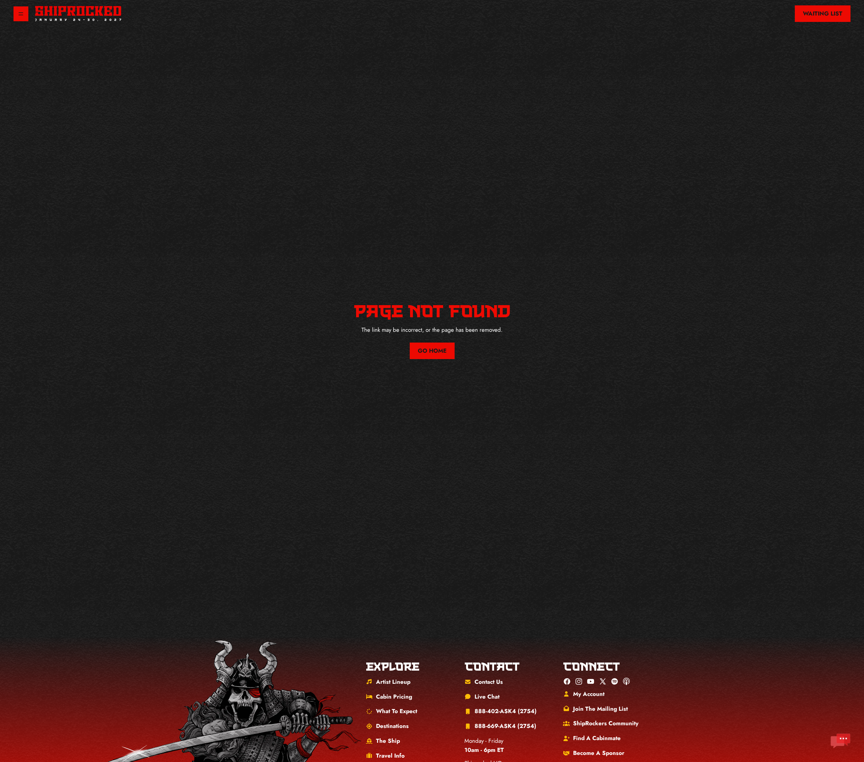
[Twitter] (603, 681)
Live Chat (487, 697)
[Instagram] (579, 681)
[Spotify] (615, 681)
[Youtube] (591, 681)
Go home (432, 351)
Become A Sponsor (598, 753)
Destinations (392, 726)
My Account (588, 694)
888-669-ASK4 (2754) (505, 726)
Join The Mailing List (600, 709)
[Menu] (21, 13)
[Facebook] (567, 681)
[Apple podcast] (626, 681)
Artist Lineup (393, 682)
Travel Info (390, 756)
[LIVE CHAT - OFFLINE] (840, 741)
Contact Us (489, 682)
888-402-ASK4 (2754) (506, 711)
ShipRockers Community (606, 723)
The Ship (388, 741)
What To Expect (396, 711)
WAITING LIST (822, 13)
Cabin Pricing (394, 697)
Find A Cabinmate (597, 738)
